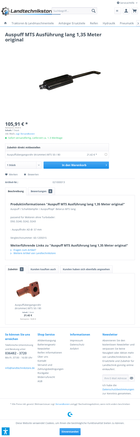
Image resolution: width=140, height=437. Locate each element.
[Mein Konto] (126, 10)
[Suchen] (93, 10)
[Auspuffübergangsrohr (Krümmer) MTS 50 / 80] (28, 289)
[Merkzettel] (117, 10)
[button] (6, 431)
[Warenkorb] (134, 10)
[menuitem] (127, 3)
